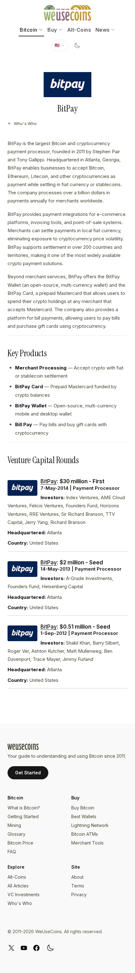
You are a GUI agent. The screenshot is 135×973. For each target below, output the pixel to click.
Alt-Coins (79, 30)
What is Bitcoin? (24, 807)
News (102, 30)
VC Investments (24, 894)
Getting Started (23, 816)
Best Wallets (83, 816)
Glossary (16, 834)
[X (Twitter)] (11, 948)
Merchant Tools (87, 842)
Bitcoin (28, 30)
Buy (52, 30)
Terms (77, 885)
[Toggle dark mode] (77, 45)
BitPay (48, 481)
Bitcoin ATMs (84, 834)
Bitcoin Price (20, 842)
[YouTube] (24, 948)
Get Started (28, 772)
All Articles (18, 885)
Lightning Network (90, 825)
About (77, 877)
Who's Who (25, 123)
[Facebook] (36, 948)
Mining (14, 825)
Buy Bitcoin (82, 807)
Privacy (79, 894)
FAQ (12, 851)
